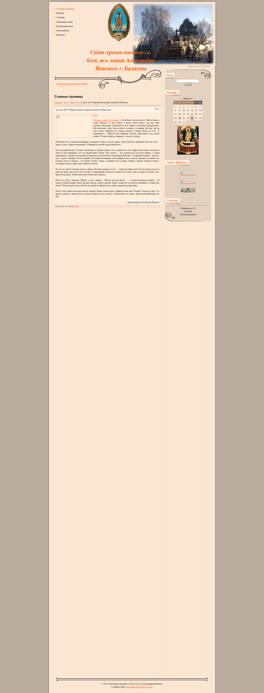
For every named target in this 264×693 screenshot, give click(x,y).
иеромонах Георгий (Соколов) (139, 686)
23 (77, 102)
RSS (85, 83)
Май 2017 (188, 98)
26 (192, 118)
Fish (77, 206)
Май (72, 102)
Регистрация (70, 83)
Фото (95, 115)
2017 (66, 102)
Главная (59, 83)
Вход (79, 83)
